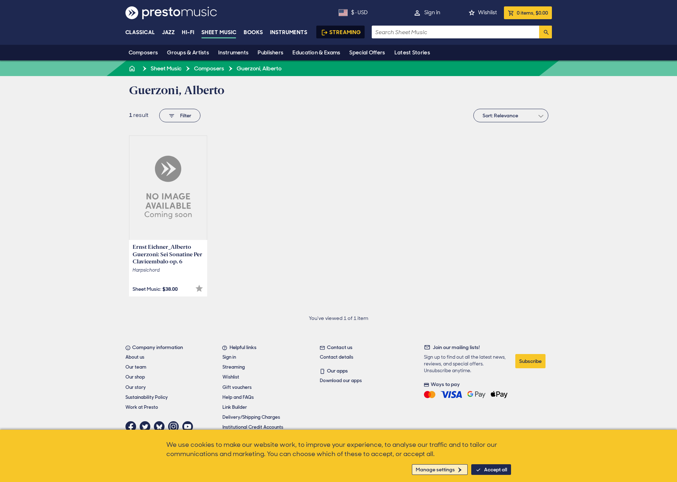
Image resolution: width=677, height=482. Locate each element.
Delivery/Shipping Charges (251, 417)
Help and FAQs (238, 397)
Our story (135, 387)
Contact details (336, 357)
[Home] (133, 68)
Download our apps (341, 380)
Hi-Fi (188, 32)
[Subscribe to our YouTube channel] (189, 426)
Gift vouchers (237, 387)
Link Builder (234, 407)
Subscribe (530, 361)
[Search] (545, 32)
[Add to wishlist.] (199, 288)
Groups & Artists (188, 52)
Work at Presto (141, 407)
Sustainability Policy (146, 397)
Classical (140, 32)
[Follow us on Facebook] (132, 426)
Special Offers (367, 52)
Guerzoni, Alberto (258, 68)
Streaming (345, 32)
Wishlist (487, 12)
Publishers (270, 52)
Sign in (432, 12)
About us (134, 357)
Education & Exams (316, 52)
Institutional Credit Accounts (252, 427)
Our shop (135, 377)
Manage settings (435, 469)
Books (253, 32)
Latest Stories (412, 52)
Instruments (233, 52)
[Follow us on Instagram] (175, 426)
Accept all (495, 469)
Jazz (168, 32)
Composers (143, 52)
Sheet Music (219, 32)
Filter (185, 115)
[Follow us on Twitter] (147, 426)
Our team (135, 367)
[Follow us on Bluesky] (161, 426)
